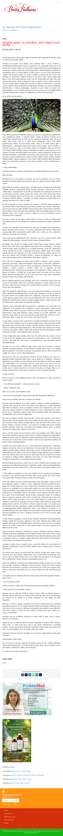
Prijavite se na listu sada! (11, 800)
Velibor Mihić (7, 30)
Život (17, 30)
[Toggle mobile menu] (60, 2)
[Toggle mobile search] (56, 2)
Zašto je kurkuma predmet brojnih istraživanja (27, 775)
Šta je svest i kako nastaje (22, 771)
